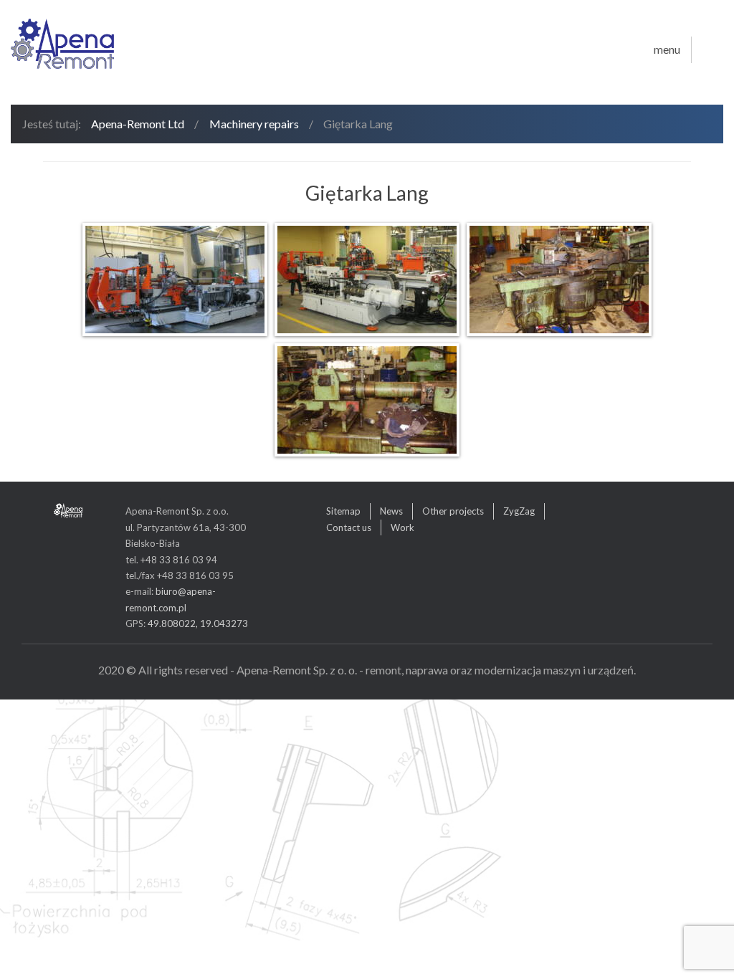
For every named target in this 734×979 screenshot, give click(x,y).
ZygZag (519, 511)
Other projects (453, 511)
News (391, 511)
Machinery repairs (254, 123)
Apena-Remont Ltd (137, 123)
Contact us (348, 527)
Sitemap (343, 511)
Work (402, 527)
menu (667, 49)
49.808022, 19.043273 (198, 623)
